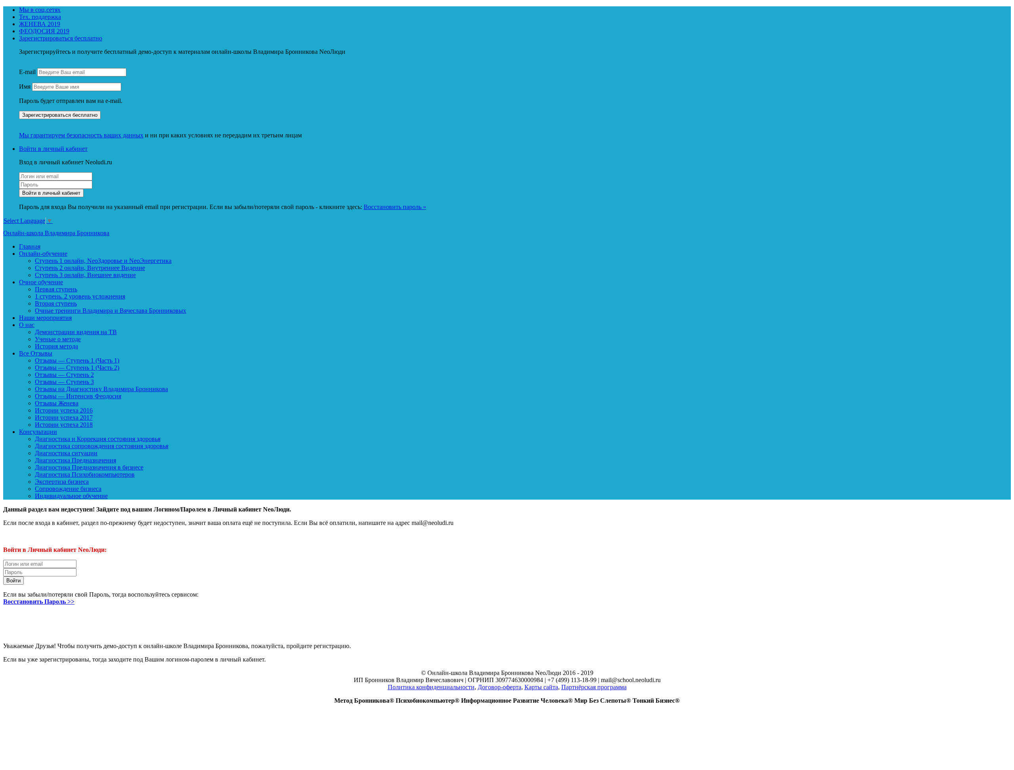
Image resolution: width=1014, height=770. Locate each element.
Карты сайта (541, 687)
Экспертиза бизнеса (62, 481)
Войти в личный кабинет (53, 148)
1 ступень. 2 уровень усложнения (80, 296)
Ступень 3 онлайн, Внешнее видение (85, 275)
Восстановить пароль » (395, 206)
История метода (56, 346)
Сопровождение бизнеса (68, 488)
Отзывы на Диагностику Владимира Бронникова (101, 389)
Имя (24, 86)
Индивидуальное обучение (71, 495)
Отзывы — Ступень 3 (64, 381)
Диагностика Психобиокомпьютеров (85, 474)
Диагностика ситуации (66, 453)
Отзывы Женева (56, 403)
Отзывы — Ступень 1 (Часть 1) (77, 360)
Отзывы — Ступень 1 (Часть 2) (77, 367)
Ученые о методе (58, 339)
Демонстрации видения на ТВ (76, 332)
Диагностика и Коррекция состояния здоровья (97, 438)
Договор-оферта (499, 687)
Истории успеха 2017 (64, 417)
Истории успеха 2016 (64, 410)
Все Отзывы (35, 353)
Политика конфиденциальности (431, 687)
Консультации (38, 431)
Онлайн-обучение (43, 253)
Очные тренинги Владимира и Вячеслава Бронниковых (110, 310)
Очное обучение (41, 282)
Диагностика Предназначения (75, 460)
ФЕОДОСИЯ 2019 (44, 31)
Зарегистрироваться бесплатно (60, 38)
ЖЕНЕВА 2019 (39, 24)
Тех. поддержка (40, 16)
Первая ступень (56, 289)
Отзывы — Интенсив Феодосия (78, 396)
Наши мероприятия (45, 317)
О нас (26, 324)
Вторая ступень (56, 303)
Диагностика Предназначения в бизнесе (89, 467)
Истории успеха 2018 (64, 424)
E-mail (27, 71)
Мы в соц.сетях (40, 9)
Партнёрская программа (594, 687)
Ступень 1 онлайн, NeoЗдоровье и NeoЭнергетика (103, 260)
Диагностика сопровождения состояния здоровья (101, 446)
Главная (29, 246)
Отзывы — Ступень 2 (64, 374)
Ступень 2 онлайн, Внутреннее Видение (90, 267)
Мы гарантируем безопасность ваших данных (81, 135)
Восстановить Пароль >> (38, 601)
